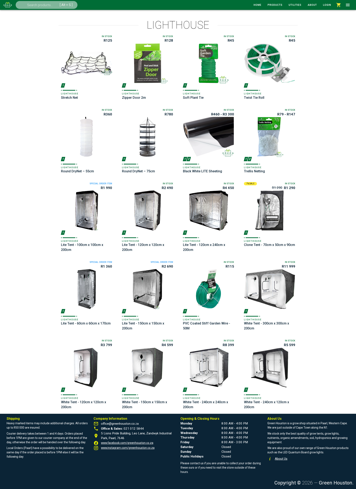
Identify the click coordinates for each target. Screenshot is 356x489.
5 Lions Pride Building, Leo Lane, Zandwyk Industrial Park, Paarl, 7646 (136, 435)
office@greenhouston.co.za (120, 424)
